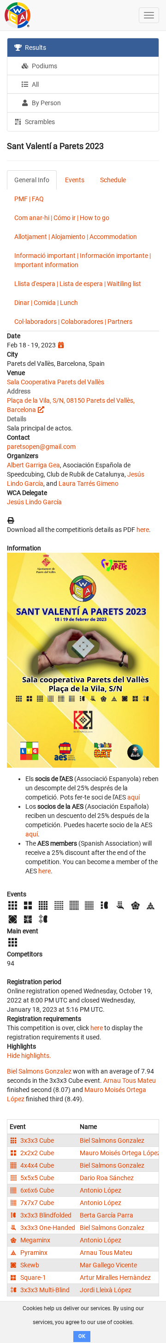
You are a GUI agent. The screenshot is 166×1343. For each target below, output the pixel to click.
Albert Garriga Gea (33, 465)
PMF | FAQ (29, 199)
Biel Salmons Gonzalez (39, 1071)
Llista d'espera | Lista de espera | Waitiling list (77, 283)
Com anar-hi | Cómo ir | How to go (61, 217)
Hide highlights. (29, 1055)
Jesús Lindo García (34, 502)
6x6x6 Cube (36, 1190)
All (34, 84)
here (142, 529)
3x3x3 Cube (36, 1140)
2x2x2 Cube (36, 1153)
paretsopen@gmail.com (41, 446)
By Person (45, 103)
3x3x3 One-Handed (47, 1227)
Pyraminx (33, 1252)
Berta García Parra (106, 1215)
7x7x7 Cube (36, 1202)
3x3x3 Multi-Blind (44, 1290)
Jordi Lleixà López (105, 1290)
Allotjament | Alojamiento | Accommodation (75, 236)
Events (74, 180)
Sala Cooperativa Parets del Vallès (55, 382)
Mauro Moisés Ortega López (120, 1153)
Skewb (29, 1265)
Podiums (43, 66)
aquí (133, 797)
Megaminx (34, 1240)
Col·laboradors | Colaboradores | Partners (73, 321)
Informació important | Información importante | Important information (82, 260)
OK (81, 1336)
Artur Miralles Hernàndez (115, 1277)
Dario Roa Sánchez (107, 1178)
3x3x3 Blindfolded (45, 1215)
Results (35, 47)
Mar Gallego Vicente (108, 1265)
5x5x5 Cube (36, 1178)
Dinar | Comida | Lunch (46, 302)
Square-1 (32, 1277)
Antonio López (100, 1190)
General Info (31, 180)
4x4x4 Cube (36, 1165)
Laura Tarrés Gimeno (89, 483)
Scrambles (39, 121)
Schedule (113, 180)
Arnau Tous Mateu (129, 1080)
